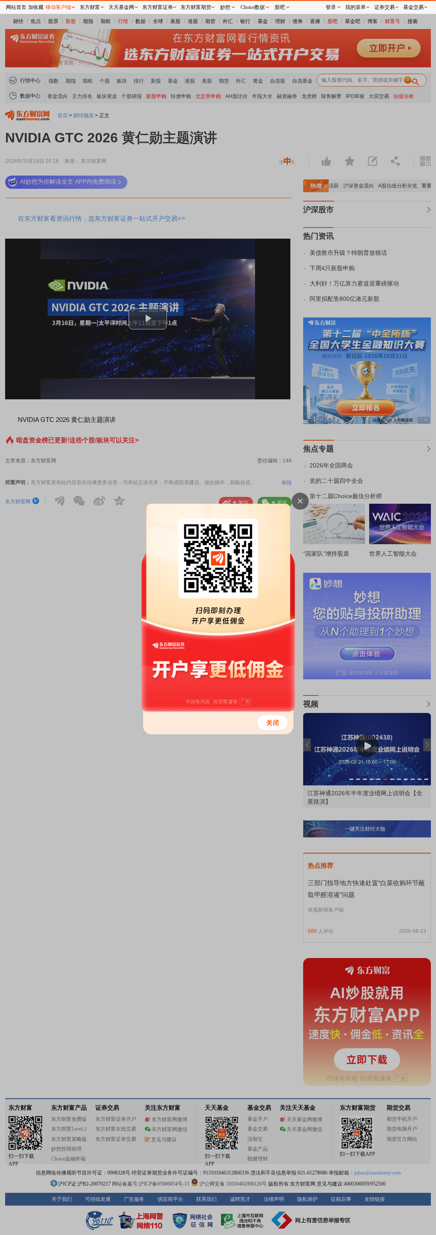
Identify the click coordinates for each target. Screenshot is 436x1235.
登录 (331, 7)
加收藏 (35, 7)
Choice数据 (253, 7)
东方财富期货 (196, 7)
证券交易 (384, 7)
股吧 (280, 7)
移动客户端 (58, 7)
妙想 (225, 7)
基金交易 (413, 7)
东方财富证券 (157, 7)
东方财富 (90, 7)
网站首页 (16, 7)
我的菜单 (355, 7)
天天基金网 (121, 7)
